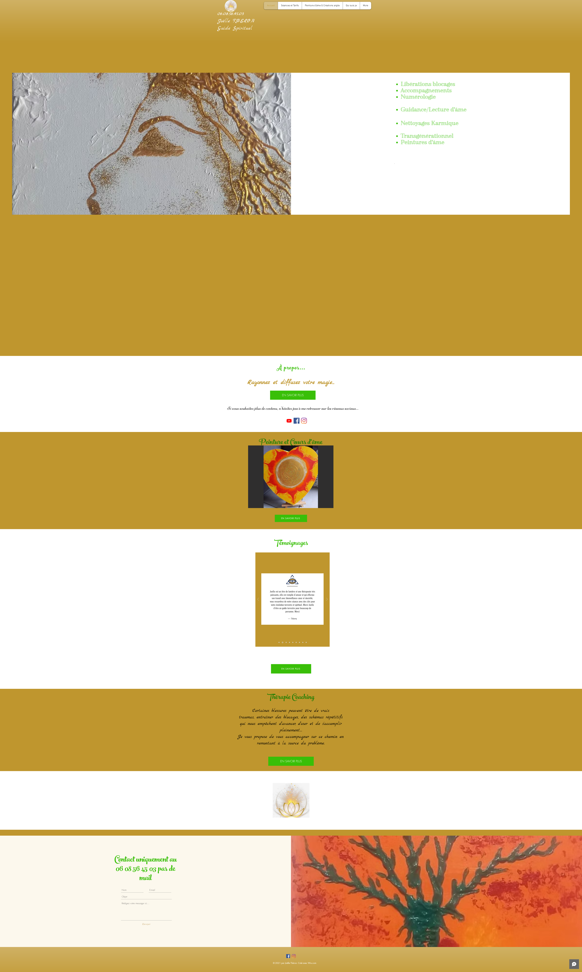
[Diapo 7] (299, 642)
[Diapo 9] (306, 642)
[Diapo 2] (282, 642)
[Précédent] (258, 599)
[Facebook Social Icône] (288, 956)
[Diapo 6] (296, 642)
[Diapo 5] (292, 642)
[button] (290, 476)
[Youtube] (289, 421)
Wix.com (312, 963)
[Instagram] (304, 421)
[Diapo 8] (302, 642)
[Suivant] (327, 599)
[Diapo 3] (285, 642)
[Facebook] (296, 421)
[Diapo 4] (289, 642)
